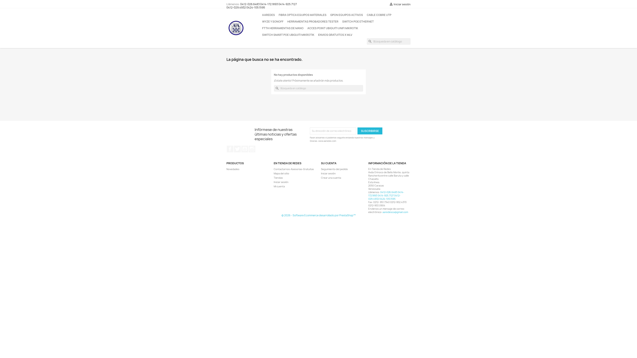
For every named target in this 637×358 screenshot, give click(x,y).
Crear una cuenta (331, 177)
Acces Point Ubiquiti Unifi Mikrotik (332, 28)
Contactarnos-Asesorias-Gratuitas (294, 169)
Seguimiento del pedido (334, 169)
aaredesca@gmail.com (395, 212)
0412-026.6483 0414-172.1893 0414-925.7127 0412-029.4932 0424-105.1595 (261, 5)
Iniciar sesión (281, 182)
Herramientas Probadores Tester (312, 21)
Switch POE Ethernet (358, 21)
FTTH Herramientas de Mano (283, 28)
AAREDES (268, 15)
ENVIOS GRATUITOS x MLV (335, 35)
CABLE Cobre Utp (379, 15)
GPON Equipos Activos (346, 15)
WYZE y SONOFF (272, 21)
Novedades (232, 169)
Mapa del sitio (281, 173)
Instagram (252, 149)
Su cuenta (328, 163)
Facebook (230, 149)
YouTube (244, 149)
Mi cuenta (279, 186)
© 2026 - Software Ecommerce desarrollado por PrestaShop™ (319, 215)
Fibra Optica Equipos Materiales (302, 15)
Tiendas (278, 177)
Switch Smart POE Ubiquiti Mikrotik (288, 35)
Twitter (237, 149)
